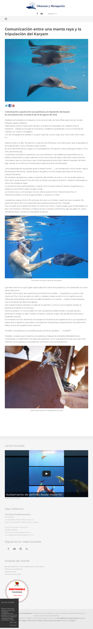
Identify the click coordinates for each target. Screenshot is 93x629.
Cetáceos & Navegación (22, 613)
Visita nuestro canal (12, 498)
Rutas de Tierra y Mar (13, 574)
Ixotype (72, 620)
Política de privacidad (51, 620)
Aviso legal (22, 620)
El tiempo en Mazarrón (14, 569)
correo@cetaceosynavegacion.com (70, 618)
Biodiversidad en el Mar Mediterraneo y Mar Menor (25, 566)
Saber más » (13, 622)
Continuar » (13, 625)
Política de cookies (34, 620)
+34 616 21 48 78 (11, 530)
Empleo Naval (10, 572)
